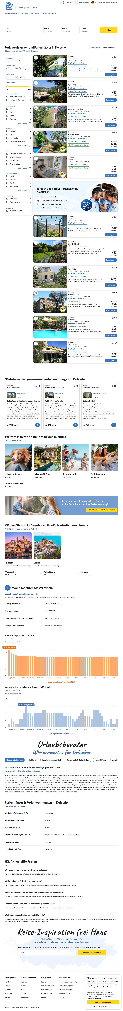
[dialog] (103, 992)
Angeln (20, 176)
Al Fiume (71, 320)
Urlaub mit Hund (20, 157)
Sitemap (8, 997)
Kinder (20, 134)
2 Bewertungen (80, 138)
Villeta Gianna (73, 134)
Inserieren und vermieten (68, 982)
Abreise (64, 28)
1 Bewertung (80, 63)
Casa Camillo (73, 345)
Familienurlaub (20, 164)
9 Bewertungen (80, 113)
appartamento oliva (75, 109)
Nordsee (8, 982)
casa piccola (72, 159)
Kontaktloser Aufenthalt (20, 153)
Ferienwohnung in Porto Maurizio (19, 789)
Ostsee (7, 986)
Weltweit (8, 993)
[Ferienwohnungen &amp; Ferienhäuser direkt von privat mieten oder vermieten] (21, 7)
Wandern (20, 183)
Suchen (108, 30)
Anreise (46, 28)
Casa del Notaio (74, 244)
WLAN (20, 112)
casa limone (72, 219)
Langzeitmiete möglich (20, 141)
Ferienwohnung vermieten (108, 2)
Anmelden (68, 2)
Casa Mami (72, 84)
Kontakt (44, 997)
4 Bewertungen (80, 349)
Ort (8, 28)
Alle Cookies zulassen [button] (103, 1002)
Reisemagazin (46, 989)
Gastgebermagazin (66, 986)
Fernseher (20, 119)
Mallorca (8, 989)
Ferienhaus (20, 198)
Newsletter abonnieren (92, 952)
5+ (24, 69)
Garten (20, 115)
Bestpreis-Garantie (20, 210)
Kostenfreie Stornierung (20, 100)
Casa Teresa (72, 59)
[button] (103, 1006)
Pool (20, 108)
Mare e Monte (73, 294)
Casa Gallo (72, 269)
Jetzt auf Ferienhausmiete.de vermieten (101, 510)
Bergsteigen (20, 186)
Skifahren (20, 179)
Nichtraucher (20, 138)
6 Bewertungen (80, 323)
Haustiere (20, 131)
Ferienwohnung (20, 202)
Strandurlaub (20, 160)
